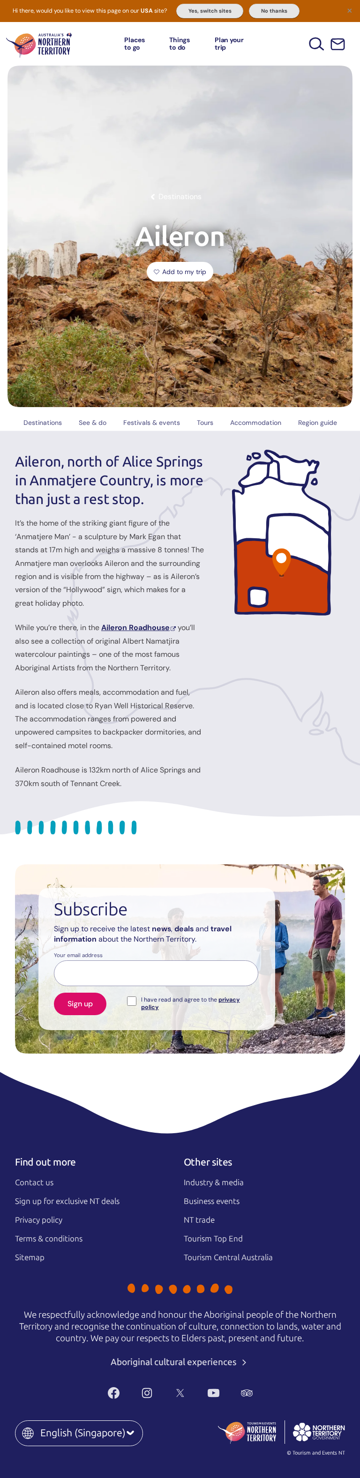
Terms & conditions (48, 1238)
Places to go (134, 43)
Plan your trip (229, 43)
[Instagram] (147, 1393)
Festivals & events (151, 422)
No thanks (274, 10)
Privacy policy (38, 1220)
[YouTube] (213, 1393)
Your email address (78, 955)
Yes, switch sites (210, 10)
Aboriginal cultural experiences (175, 1362)
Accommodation (255, 422)
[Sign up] (337, 44)
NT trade (199, 1220)
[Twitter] (180, 1393)
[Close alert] (349, 10)
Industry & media (214, 1182)
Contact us (34, 1182)
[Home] (39, 44)
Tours (205, 422)
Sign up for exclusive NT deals (67, 1201)
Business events (212, 1201)
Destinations (42, 422)
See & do (92, 422)
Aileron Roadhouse (135, 627)
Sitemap (30, 1257)
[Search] (316, 44)
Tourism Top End (213, 1238)
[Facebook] (114, 1393)
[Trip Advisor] (247, 1393)
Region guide (317, 422)
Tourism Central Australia (228, 1257)
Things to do (179, 43)
